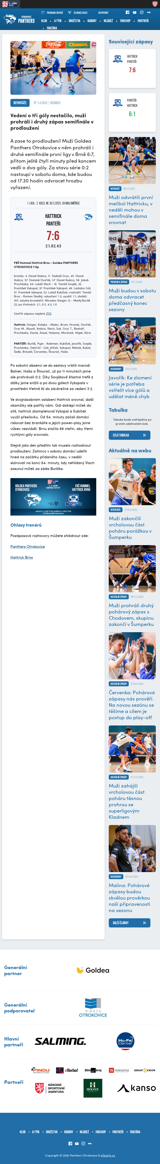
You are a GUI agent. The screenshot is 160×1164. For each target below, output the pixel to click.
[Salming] (60, 1041)
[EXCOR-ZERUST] (145, 1070)
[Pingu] (41, 1070)
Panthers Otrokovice (27, 546)
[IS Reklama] (119, 1070)
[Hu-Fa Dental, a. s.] (125, 1041)
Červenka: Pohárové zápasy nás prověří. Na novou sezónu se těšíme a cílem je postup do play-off (132, 704)
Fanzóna (52, 28)
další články (121, 923)
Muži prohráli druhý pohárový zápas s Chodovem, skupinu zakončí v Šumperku (131, 614)
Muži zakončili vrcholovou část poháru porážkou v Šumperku (130, 527)
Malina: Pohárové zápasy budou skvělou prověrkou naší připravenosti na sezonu (129, 897)
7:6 (132, 70)
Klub (44, 21)
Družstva (74, 21)
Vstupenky (103, 12)
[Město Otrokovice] (93, 1007)
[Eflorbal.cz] (67, 1070)
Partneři (143, 21)
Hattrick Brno (21, 557)
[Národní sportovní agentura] (49, 1088)
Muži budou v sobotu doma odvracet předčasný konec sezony (132, 299)
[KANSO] (136, 1088)
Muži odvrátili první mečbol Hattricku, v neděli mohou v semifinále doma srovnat (131, 209)
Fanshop (125, 21)
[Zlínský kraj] (93, 1070)
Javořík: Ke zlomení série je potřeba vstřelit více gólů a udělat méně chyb (130, 386)
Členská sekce (81, 12)
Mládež (108, 21)
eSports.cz (108, 1155)
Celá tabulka (121, 435)
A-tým (57, 21)
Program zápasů (55, 12)
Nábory (92, 21)
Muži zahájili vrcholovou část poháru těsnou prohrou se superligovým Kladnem (127, 801)
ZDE (48, 313)
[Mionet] (93, 970)
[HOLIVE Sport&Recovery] (92, 1088)
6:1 (132, 114)
